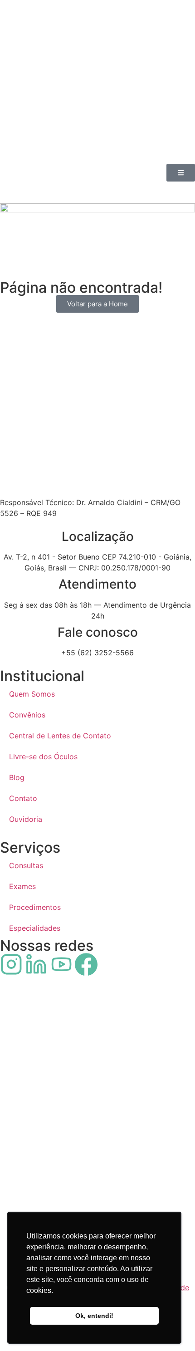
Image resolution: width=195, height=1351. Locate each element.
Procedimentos (35, 907)
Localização (98, 536)
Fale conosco (98, 632)
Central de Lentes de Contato (60, 735)
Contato (23, 798)
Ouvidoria (25, 819)
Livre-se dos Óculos (43, 756)
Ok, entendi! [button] (94, 1315)
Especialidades (34, 928)
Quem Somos (32, 693)
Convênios (27, 714)
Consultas (26, 865)
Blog (16, 777)
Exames (22, 886)
